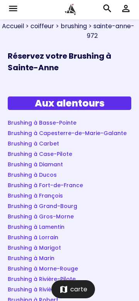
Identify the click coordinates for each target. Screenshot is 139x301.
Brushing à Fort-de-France (45, 185)
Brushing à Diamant (35, 164)
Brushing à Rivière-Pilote (42, 279)
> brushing (70, 26)
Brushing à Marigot (34, 248)
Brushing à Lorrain (33, 237)
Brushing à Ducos (32, 175)
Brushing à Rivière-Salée (42, 289)
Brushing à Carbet (33, 143)
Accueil (13, 26)
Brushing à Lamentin (36, 227)
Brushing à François (35, 196)
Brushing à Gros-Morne (41, 216)
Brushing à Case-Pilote (40, 154)
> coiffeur (39, 26)
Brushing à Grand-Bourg (42, 206)
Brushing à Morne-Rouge (43, 268)
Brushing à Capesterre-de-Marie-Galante (67, 133)
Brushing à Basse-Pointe (42, 123)
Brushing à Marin (31, 258)
